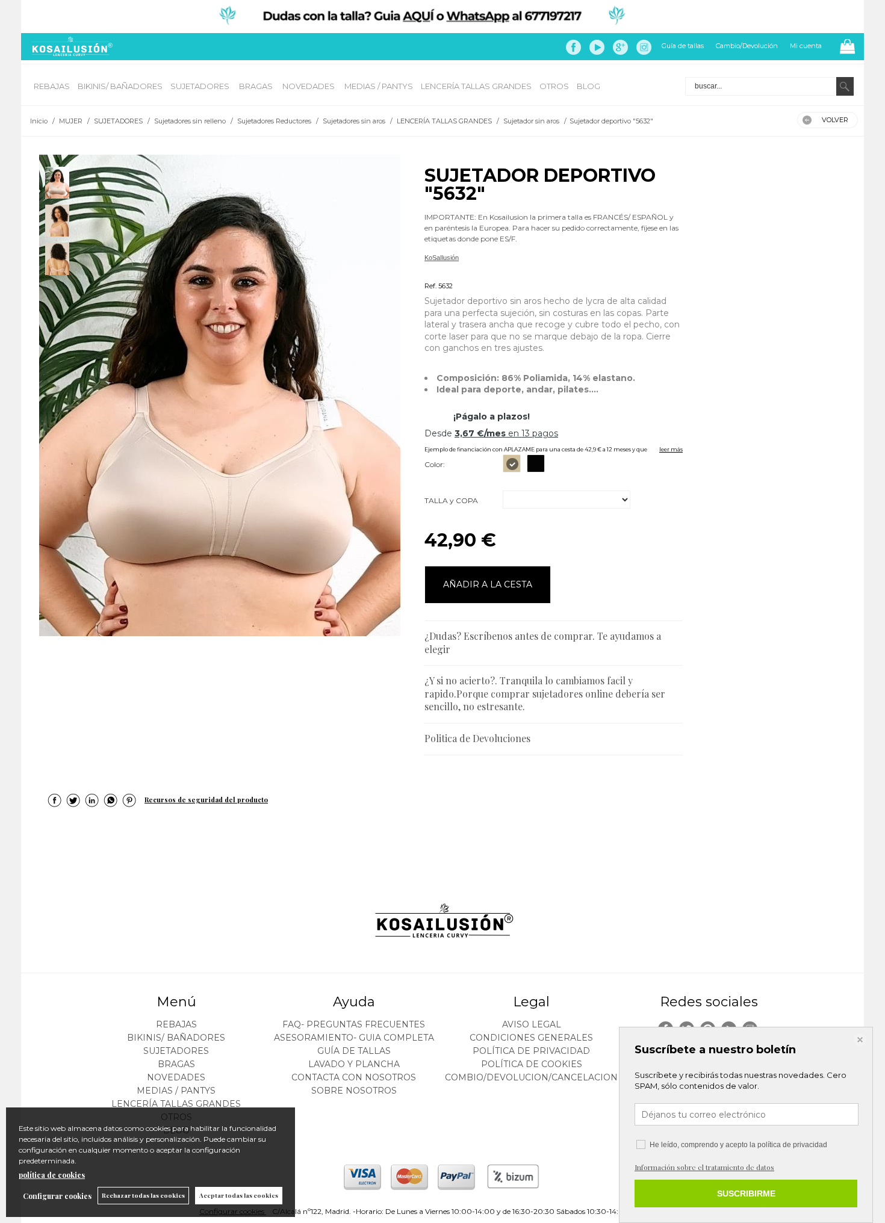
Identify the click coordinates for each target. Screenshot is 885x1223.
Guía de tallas (683, 46)
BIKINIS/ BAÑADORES (120, 86)
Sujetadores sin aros (454, 271)
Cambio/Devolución (747, 46)
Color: (434, 464)
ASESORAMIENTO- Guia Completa (354, 1037)
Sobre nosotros (354, 1090)
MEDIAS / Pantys (378, 86)
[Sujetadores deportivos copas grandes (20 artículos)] (219, 395)
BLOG (588, 86)
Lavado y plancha (354, 1064)
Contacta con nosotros (353, 1077)
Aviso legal (531, 1024)
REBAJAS (52, 86)
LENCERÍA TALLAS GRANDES (476, 86)
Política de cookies (531, 1064)
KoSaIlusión (441, 257)
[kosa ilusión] (70, 53)
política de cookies (52, 1175)
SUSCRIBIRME (746, 1193)
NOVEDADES (309, 86)
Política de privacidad (531, 1050)
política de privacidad (792, 1145)
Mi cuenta (806, 46)
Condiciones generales (531, 1037)
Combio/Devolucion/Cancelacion (531, 1077)
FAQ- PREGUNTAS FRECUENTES (353, 1024)
